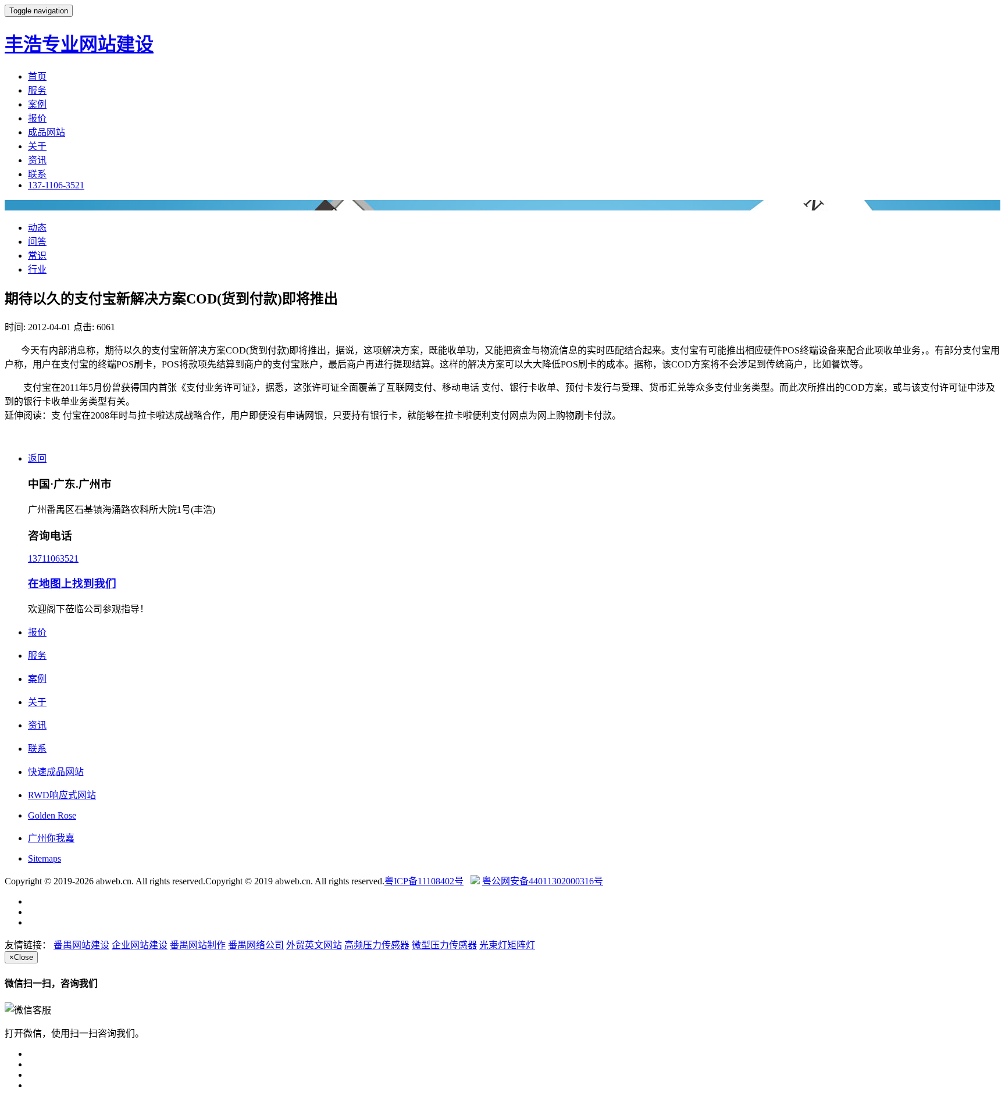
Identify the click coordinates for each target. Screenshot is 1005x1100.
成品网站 (46, 132)
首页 (37, 76)
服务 (37, 90)
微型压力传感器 (444, 945)
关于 (37, 146)
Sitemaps (44, 858)
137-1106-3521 (56, 185)
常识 (37, 255)
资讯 (37, 160)
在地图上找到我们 (72, 583)
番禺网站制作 (198, 945)
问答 (37, 242)
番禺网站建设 (81, 945)
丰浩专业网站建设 (79, 44)
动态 (37, 228)
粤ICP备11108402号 (424, 881)
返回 (37, 458)
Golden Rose (52, 815)
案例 (37, 104)
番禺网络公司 (256, 945)
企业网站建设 (140, 945)
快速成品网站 (56, 772)
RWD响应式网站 (62, 795)
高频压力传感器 (376, 945)
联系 (37, 174)
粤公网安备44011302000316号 (542, 881)
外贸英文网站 (314, 945)
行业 (37, 269)
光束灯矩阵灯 (507, 945)
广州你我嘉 (51, 838)
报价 (37, 118)
